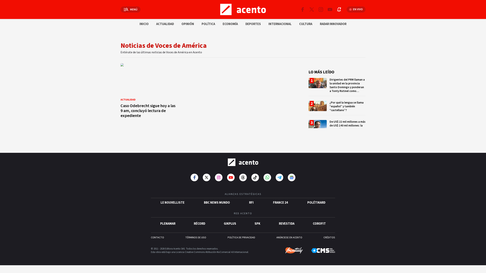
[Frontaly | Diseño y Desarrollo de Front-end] (294, 250)
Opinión (187, 24)
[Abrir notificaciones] (339, 9)
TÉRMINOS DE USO (195, 237)
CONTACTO (157, 237)
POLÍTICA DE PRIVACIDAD (241, 237)
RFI (251, 202)
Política (208, 24)
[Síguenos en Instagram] (320, 9)
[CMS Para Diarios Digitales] (323, 250)
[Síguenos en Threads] (243, 177)
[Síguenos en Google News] (291, 177)
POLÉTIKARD (316, 202)
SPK (257, 223)
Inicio (144, 24)
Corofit (319, 223)
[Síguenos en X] (311, 9)
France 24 (280, 202)
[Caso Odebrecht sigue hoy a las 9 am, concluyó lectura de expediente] (149, 91)
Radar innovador (333, 24)
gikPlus (230, 223)
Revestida (286, 223)
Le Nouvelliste (173, 202)
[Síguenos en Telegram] (279, 177)
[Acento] (243, 162)
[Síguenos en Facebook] (302, 9)
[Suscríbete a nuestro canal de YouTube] (330, 9)
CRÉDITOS (329, 237)
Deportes (253, 24)
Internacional (280, 24)
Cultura (305, 24)
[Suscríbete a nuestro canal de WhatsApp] (267, 177)
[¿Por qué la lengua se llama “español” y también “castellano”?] (336, 108)
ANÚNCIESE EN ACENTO (289, 237)
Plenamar (167, 223)
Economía (230, 24)
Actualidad (165, 24)
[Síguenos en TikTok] (255, 177)
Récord (199, 223)
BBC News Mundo (217, 202)
